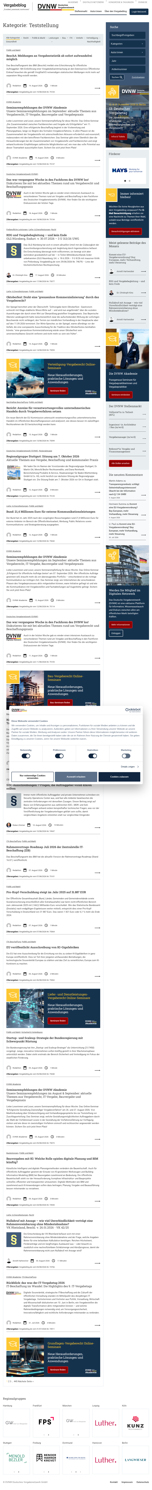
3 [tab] (80, 1471)
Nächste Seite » (26, 1381)
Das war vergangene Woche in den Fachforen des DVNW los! (47, 179)
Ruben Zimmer (19, 825)
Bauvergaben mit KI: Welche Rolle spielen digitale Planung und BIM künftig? (52, 1160)
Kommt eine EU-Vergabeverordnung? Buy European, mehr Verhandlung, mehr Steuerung (125, 258)
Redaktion (17, 86)
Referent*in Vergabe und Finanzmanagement (122, 450)
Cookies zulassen (119, 777)
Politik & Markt (38, 38)
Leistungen (54, 38)
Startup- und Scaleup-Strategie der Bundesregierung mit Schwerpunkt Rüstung (44, 1039)
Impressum (127, 1482)
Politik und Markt (13, 50)
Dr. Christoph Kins (20, 275)
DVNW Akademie (13, 102)
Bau (64, 38)
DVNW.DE (142, 2)
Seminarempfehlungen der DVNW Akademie (36, 107)
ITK (71, 38)
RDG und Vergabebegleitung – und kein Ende (36, 235)
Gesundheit (11, 41)
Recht (26, 38)
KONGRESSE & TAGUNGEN (121, 2)
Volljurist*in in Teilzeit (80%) (121, 413)
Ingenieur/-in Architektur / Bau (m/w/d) (122, 426)
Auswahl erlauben (76, 777)
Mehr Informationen (120, 624)
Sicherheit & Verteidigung (31, 1032)
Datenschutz (143, 1482)
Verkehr (79, 38)
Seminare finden (58, 391)
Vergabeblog (15, 5)
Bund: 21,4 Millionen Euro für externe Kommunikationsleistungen (50, 511)
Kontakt (114, 1482)
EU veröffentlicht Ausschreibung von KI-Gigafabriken (42, 947)
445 (15, 1381)
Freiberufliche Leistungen (17, 229)
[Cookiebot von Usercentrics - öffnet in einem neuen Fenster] (128, 710)
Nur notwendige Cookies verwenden (32, 776)
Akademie (73, 2)
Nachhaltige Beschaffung (17, 402)
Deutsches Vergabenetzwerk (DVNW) (22, 174)
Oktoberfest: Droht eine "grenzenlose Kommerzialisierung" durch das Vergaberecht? (52, 298)
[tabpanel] (76, 1421)
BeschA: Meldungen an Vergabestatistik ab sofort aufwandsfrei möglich (49, 57)
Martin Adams (116, 480)
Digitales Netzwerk (93, 2)
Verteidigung (92, 38)
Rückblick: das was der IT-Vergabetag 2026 (35, 1282)
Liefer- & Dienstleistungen (39, 229)
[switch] (59, 756)
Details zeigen (128, 766)
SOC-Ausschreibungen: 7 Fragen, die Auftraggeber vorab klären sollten (49, 786)
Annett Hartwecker (20, 1261)
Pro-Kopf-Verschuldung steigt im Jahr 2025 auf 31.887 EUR (46, 892)
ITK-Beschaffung (13, 841)
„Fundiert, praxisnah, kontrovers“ (16, 9)
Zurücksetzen (138, 77)
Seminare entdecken (120, 395)
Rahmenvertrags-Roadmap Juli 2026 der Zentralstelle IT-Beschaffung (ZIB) (44, 848)
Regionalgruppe (45, 451)
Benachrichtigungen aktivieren (125, 231)
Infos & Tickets (118, 136)
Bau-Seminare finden (60, 702)
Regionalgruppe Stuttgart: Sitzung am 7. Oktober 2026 (42, 456)
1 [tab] (125, 181)
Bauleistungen (12, 1153)
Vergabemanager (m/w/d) (122, 437)
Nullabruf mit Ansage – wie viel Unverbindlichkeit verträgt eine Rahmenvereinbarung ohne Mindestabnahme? (49, 1222)
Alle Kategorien (13, 38)
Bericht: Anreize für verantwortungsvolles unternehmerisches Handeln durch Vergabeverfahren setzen (48, 409)
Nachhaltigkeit (93, 41)
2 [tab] (129, 181)
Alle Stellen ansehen (120, 463)
